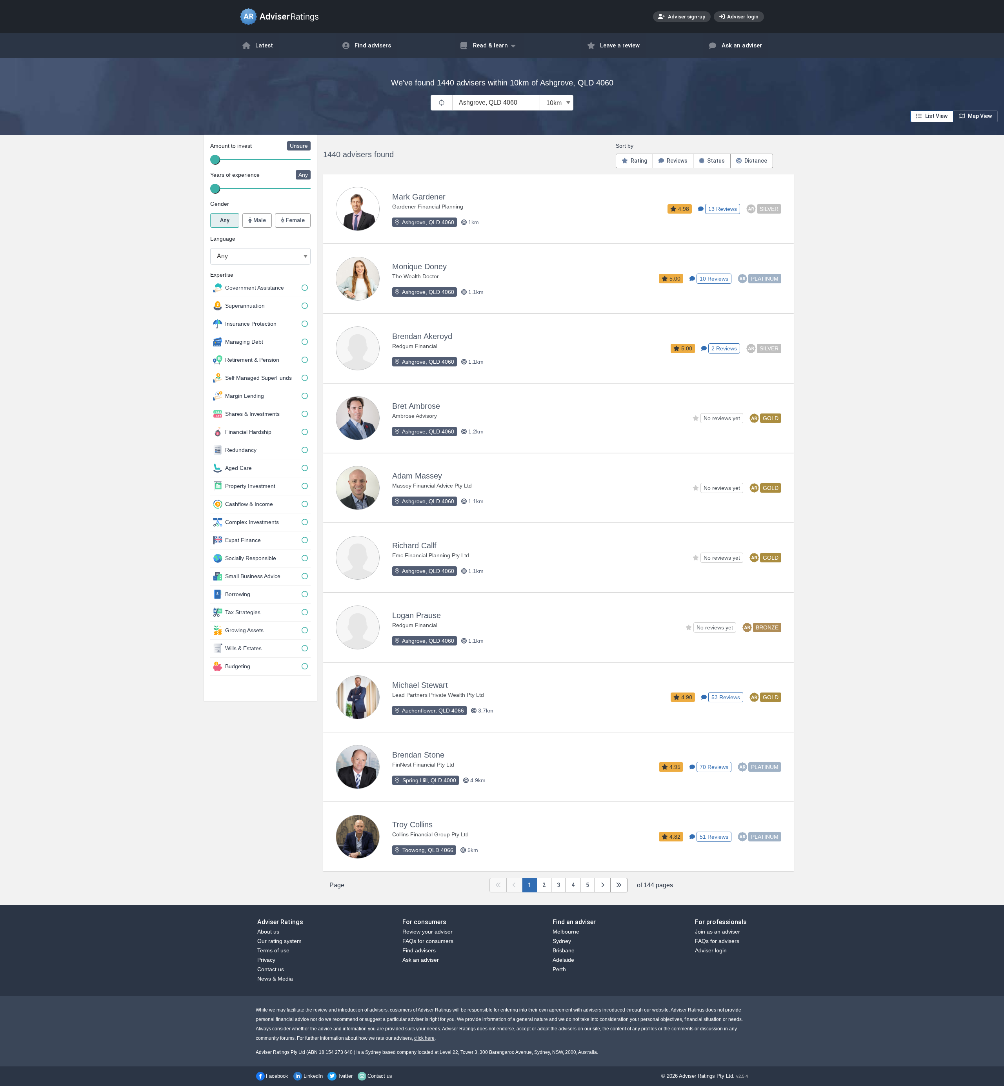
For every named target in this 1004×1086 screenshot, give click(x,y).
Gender (219, 204)
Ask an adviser (742, 45)
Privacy (266, 960)
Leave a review (620, 45)
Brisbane (564, 950)
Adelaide (563, 960)
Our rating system (279, 941)
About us (268, 931)
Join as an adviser (717, 931)
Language (222, 239)
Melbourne (566, 931)
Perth (559, 969)
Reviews (677, 161)
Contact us (270, 969)
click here (424, 1038)
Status (715, 161)
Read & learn (490, 45)
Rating (638, 161)
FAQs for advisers (717, 941)
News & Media (275, 978)
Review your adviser (427, 931)
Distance (755, 161)
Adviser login (742, 16)
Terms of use (273, 950)
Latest (264, 45)
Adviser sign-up (686, 16)
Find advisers (373, 45)
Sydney (562, 941)
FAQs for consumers (427, 941)
